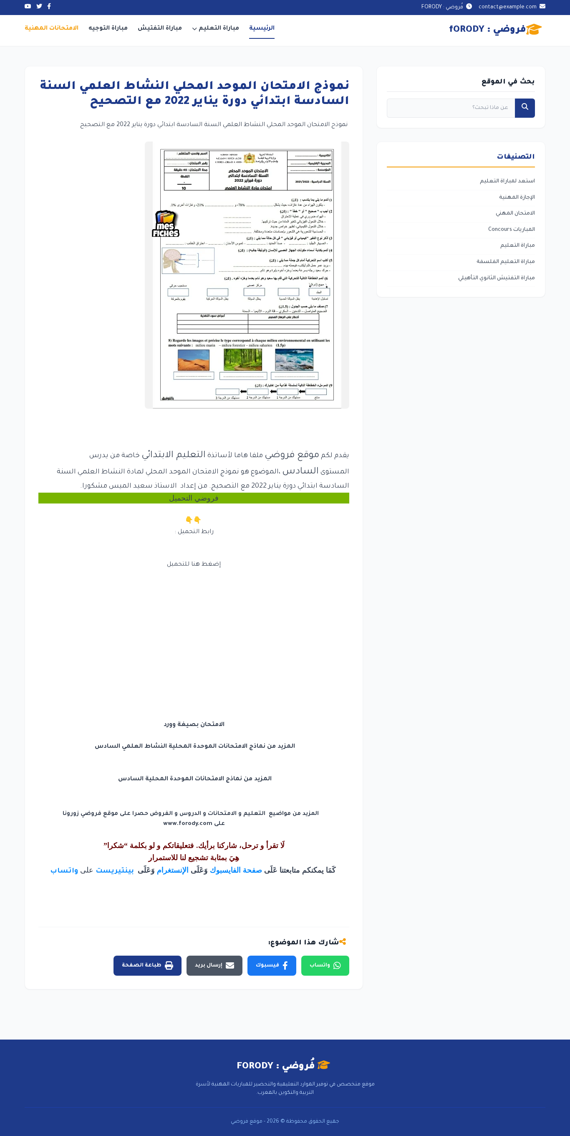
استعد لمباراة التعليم (507, 182)
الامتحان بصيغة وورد (194, 725)
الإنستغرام (173, 870)
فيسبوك (267, 966)
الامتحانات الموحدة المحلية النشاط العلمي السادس (171, 747)
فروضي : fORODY (487, 30)
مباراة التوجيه (108, 28)
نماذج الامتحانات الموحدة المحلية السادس (180, 779)
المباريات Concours (511, 230)
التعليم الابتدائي (173, 456)
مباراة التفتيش (160, 28)
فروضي (206, 498)
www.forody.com (187, 824)
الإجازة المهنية (517, 198)
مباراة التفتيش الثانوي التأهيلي (496, 278)
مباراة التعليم (219, 28)
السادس (300, 472)
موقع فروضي (292, 456)
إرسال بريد (208, 966)
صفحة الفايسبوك (236, 870)
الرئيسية (262, 28)
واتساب (64, 871)
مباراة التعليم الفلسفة (506, 262)
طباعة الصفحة (141, 966)
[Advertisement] (193, 628)
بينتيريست (116, 871)
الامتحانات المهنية (51, 28)
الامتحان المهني (515, 214)
